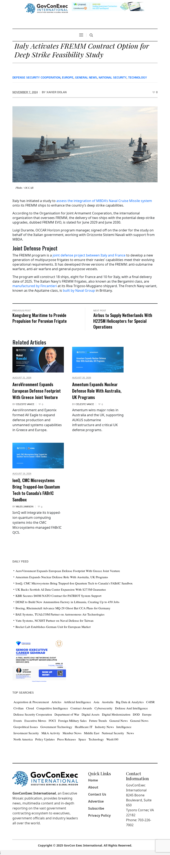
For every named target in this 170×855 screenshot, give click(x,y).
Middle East (91, 733)
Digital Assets (91, 714)
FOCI (52, 720)
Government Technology (56, 727)
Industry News (104, 727)
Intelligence (123, 727)
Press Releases (66, 739)
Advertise (96, 801)
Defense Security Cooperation (36, 77)
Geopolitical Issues (25, 727)
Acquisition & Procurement (31, 702)
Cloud (30, 708)
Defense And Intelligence (131, 708)
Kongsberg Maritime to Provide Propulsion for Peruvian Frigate (39, 318)
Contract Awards (81, 708)
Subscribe (96, 808)
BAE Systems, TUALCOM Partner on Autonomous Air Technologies (60, 614)
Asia (96, 702)
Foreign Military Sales (72, 720)
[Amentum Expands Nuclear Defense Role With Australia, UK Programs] (98, 359)
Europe (67, 77)
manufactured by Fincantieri (34, 286)
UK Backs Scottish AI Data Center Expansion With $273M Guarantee (61, 589)
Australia (107, 702)
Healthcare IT (83, 727)
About (93, 787)
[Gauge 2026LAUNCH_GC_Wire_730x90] (108, 6)
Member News (72, 733)
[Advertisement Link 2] (39, 660)
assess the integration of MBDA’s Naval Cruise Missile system (104, 200)
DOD (136, 714)
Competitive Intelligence (52, 708)
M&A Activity (50, 733)
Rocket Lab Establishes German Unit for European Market (53, 627)
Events (17, 720)
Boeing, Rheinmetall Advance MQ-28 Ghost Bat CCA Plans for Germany (63, 608)
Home (93, 780)
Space (82, 739)
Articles (56, 702)
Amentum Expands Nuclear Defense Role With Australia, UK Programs (96, 390)
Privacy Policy (99, 815)
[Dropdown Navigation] (81, 35)
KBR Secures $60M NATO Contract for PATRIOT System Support (58, 596)
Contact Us (97, 794)
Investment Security (26, 733)
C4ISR (150, 702)
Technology (137, 77)
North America (23, 739)
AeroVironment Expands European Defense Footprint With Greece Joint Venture (36, 390)
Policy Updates (45, 739)
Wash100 (112, 739)
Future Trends (98, 720)
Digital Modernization (116, 714)
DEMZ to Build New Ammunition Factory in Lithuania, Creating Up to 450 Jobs (67, 602)
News (130, 733)
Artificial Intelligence (77, 702)
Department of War (67, 714)
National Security (112, 77)
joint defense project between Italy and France (89, 255)
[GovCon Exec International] (46, 8)
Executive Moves (35, 720)
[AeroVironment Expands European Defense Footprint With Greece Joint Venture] (38, 359)
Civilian (18, 708)
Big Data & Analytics (130, 702)
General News (86, 77)
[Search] (91, 35)
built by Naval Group (79, 290)
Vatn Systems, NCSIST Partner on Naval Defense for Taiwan (55, 620)
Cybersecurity (104, 708)
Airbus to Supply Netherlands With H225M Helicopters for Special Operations (122, 321)
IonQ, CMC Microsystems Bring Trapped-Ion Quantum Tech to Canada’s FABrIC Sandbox (36, 490)
